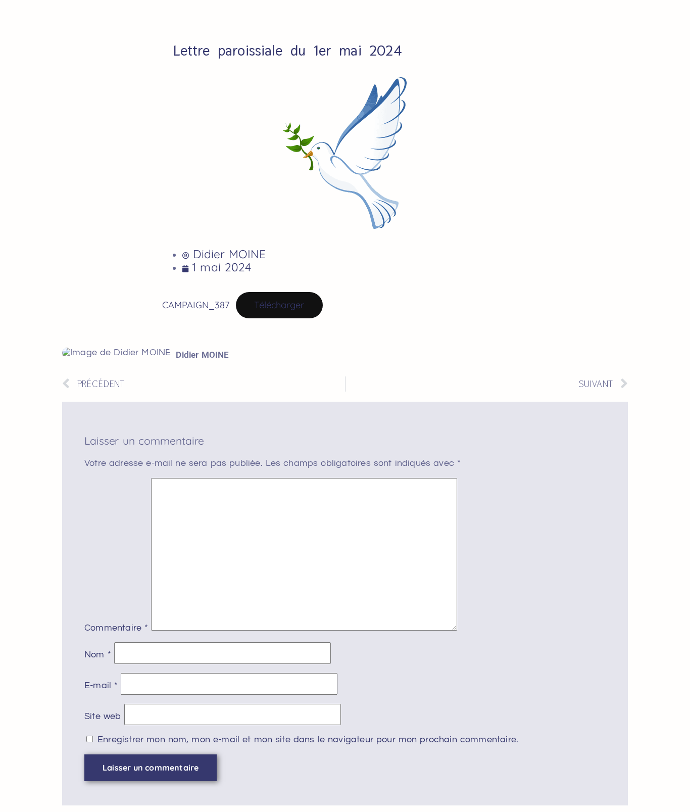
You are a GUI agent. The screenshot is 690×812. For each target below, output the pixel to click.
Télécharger (279, 305)
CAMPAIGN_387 (195, 305)
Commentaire (116, 628)
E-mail (101, 685)
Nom (97, 654)
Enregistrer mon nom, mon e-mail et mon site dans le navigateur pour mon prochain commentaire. (307, 739)
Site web (102, 716)
